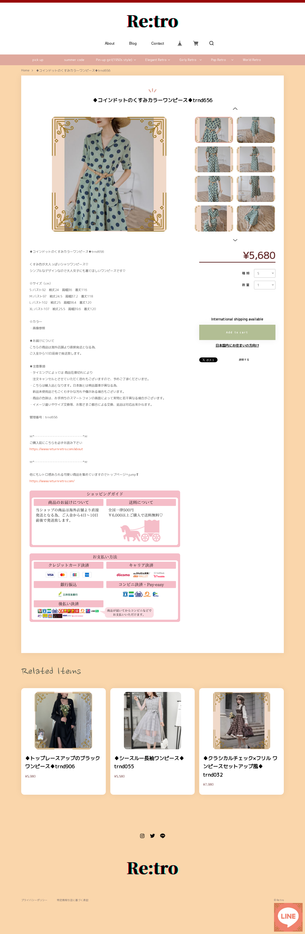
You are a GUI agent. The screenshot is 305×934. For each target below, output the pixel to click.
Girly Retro (187, 60)
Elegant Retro (155, 60)
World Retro (252, 60)
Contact (157, 43)
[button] (235, 108)
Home (25, 70)
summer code (74, 60)
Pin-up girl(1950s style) (114, 60)
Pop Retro (218, 60)
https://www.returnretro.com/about (56, 449)
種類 (246, 273)
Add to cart (237, 332)
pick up (37, 60)
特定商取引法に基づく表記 (72, 900)
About (109, 43)
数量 (246, 284)
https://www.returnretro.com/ (52, 481)
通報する (244, 359)
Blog (133, 43)
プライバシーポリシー (34, 900)
